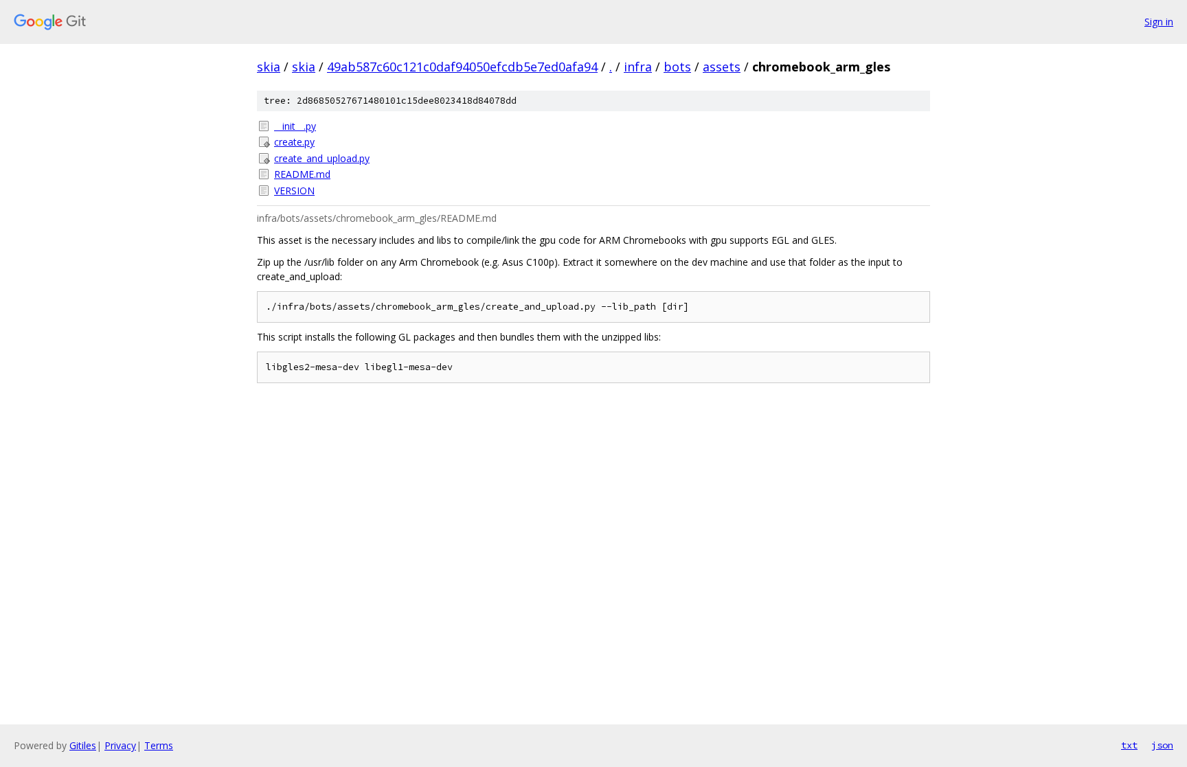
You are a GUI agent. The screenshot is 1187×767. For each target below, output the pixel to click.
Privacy (120, 745)
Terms (158, 745)
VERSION (294, 190)
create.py (294, 141)
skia (268, 66)
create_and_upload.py (322, 158)
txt (1129, 745)
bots (677, 66)
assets (722, 66)
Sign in (1158, 21)
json (1162, 745)
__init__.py (295, 126)
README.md (302, 174)
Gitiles (82, 745)
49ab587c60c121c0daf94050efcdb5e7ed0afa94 (462, 66)
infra (638, 66)
